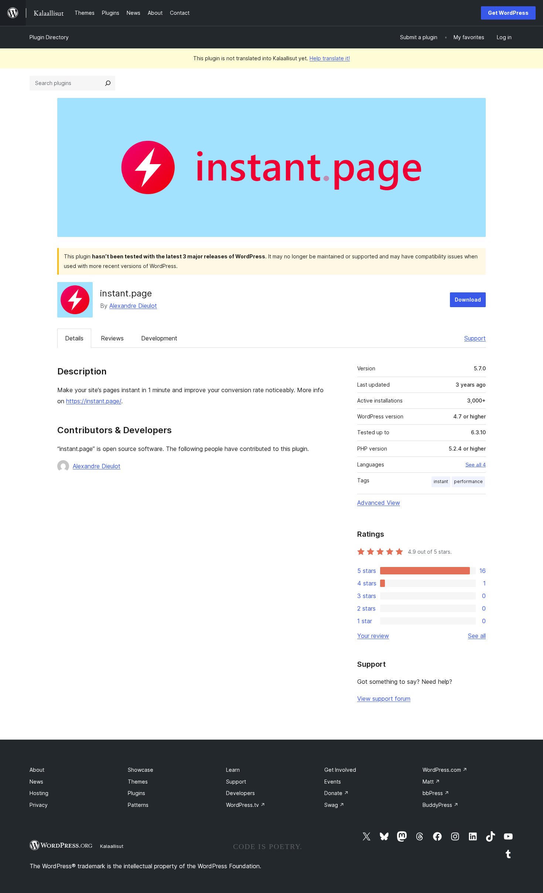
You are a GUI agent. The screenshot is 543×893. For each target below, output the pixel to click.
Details (74, 338)
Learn (233, 770)
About (37, 770)
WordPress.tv (245, 805)
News (36, 781)
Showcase (140, 770)
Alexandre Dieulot (133, 305)
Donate (336, 793)
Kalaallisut (111, 846)
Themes (138, 781)
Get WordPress (508, 13)
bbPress (436, 793)
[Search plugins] (107, 83)
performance (468, 481)
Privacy (39, 805)
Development (159, 338)
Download (468, 299)
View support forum (383, 698)
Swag (334, 805)
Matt (431, 781)
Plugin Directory (49, 37)
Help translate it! (330, 58)
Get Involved (340, 770)
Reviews (112, 338)
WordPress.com (445, 770)
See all (477, 635)
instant (441, 481)
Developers (240, 793)
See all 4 (475, 465)
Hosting (39, 793)
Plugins (136, 793)
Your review (373, 635)
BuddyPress (440, 805)
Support (475, 338)
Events (332, 781)
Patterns (138, 805)
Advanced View (378, 502)
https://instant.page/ (93, 401)
